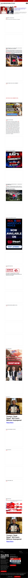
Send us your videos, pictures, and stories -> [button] (14, 512)
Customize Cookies (10, 576)
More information (22, 574)
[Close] (27, 573)
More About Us (3, 571)
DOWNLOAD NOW (13, 565)
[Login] (27, 1)
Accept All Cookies (17, 576)
